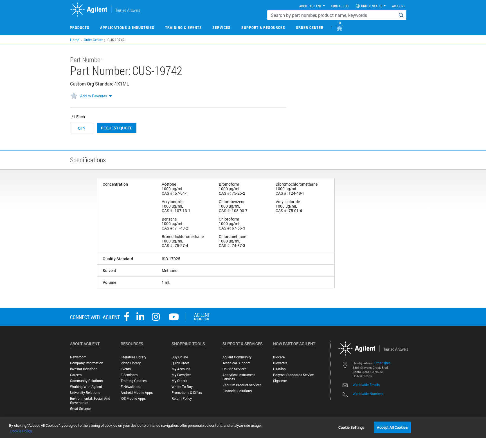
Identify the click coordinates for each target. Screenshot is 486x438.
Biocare (279, 357)
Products (79, 27)
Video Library (131, 363)
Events (126, 369)
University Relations (85, 392)
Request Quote (116, 128)
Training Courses (134, 381)
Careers (76, 375)
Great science (80, 408)
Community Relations (86, 381)
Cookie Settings (351, 427)
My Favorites (181, 375)
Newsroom (78, 357)
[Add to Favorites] (73, 96)
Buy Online (180, 357)
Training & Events (183, 27)
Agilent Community (236, 357)
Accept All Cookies (392, 427)
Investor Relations (83, 369)
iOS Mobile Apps (133, 398)
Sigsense (280, 381)
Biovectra (280, 363)
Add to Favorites (93, 95)
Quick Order (180, 363)
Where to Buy (182, 387)
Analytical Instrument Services (238, 377)
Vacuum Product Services (241, 385)
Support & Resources (263, 27)
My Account (181, 369)
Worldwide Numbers (368, 393)
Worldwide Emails (366, 384)
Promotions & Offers (187, 392)
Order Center (309, 27)
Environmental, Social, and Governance (90, 400)
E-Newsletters (131, 387)
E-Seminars (129, 375)
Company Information (86, 363)
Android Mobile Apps (137, 392)
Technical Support (236, 363)
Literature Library (133, 357)
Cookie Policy (21, 430)
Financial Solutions (237, 391)
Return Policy (182, 398)
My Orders (179, 381)
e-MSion (279, 369)
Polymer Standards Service (293, 375)
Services (221, 27)
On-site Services (234, 369)
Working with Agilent (86, 387)
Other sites (382, 363)
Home (74, 39)
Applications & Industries (127, 27)
